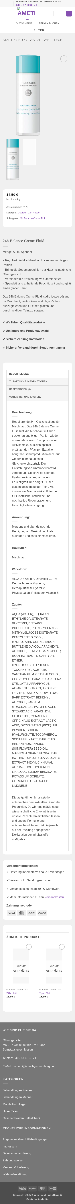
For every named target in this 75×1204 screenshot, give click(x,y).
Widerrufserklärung (15, 1174)
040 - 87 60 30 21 (26, 5)
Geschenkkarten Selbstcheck (21, 1118)
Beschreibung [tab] (19, 374)
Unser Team (10, 1111)
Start (7, 39)
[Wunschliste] (49, 14)
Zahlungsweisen (13, 1160)
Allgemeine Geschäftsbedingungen (25, 1139)
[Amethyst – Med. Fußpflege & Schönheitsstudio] (27, 13)
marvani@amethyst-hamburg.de (33, 1066)
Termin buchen (49, 23)
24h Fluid (11, 993)
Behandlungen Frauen (17, 1090)
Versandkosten (54, 897)
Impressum (10, 1146)
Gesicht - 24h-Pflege (45, 39)
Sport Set (44, 993)
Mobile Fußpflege (14, 1104)
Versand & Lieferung (16, 1167)
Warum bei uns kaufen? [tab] (25, 397)
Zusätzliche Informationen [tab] (28, 381)
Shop (20, 39)
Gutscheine (24, 23)
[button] (5, 13)
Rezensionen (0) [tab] (20, 389)
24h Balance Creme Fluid (32, 218)
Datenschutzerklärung (17, 1153)
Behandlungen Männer (17, 1097)
